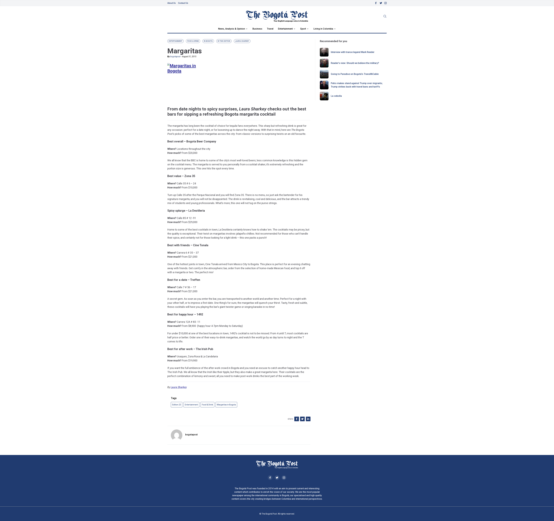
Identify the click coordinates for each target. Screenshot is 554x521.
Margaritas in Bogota (226, 405)
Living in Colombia (323, 28)
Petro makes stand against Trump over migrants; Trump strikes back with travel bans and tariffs (357, 85)
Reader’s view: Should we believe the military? (355, 63)
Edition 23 (176, 405)
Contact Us (183, 3)
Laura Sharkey (179, 387)
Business (257, 28)
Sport (303, 28)
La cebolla (336, 96)
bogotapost (175, 56)
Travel (270, 28)
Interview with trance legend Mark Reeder (352, 52)
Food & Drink (207, 405)
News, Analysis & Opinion (231, 28)
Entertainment (285, 28)
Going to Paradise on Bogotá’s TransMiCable (355, 74)
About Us (171, 3)
